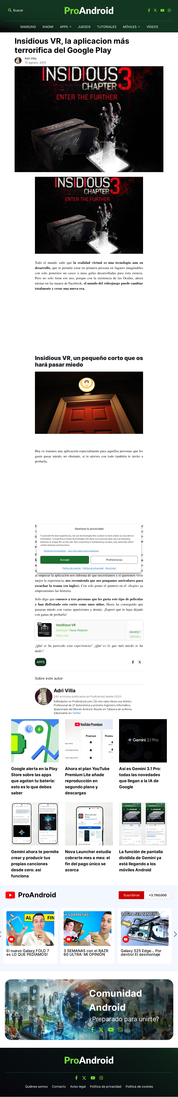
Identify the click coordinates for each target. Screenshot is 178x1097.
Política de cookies (71, 568)
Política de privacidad (93, 568)
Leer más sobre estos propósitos (83, 550)
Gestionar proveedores (55, 550)
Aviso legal (110, 568)
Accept (64, 559)
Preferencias (114, 559)
